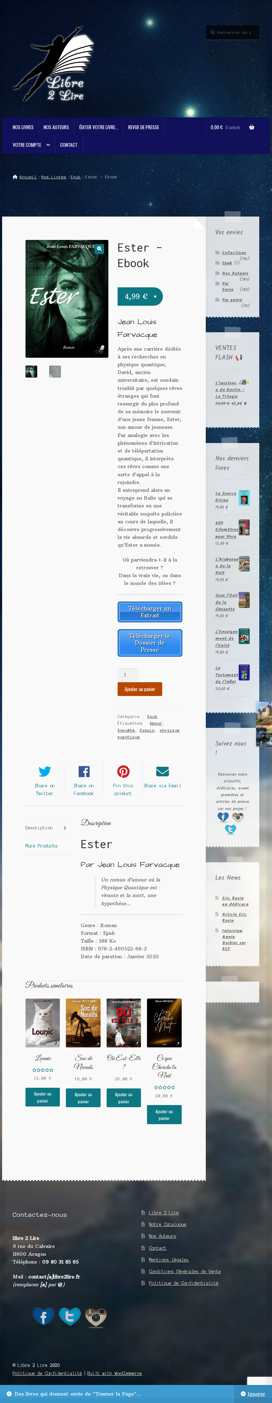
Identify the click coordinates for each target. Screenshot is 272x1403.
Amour (156, 723)
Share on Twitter (45, 789)
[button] (99, 249)
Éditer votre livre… (98, 127)
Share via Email (162, 785)
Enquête (126, 730)
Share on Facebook (84, 789)
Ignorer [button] (256, 1394)
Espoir (147, 730)
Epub (76, 177)
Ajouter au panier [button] (42, 1097)
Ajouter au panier (140, 688)
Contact (69, 144)
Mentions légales (169, 1260)
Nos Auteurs (56, 127)
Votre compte (27, 144)
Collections (234, 252)
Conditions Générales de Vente (185, 1271)
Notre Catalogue (167, 1224)
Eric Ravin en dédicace (235, 901)
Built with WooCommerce (114, 1373)
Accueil (28, 177)
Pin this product (123, 789)
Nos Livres (23, 127)
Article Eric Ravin (234, 917)
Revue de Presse (143, 127)
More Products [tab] (42, 846)
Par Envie (227, 286)
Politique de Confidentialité (184, 1283)
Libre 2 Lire (164, 1213)
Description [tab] (39, 828)
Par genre (232, 300)
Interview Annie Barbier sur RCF (234, 939)
